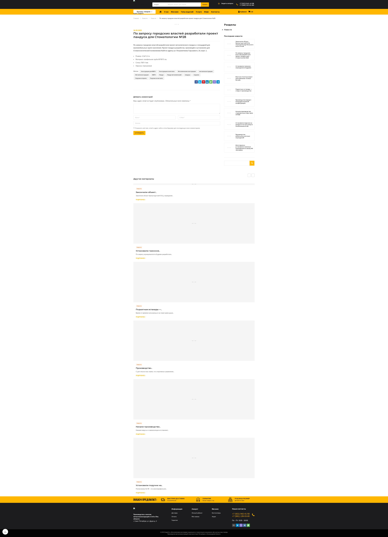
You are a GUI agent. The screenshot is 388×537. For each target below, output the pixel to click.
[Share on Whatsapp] (210, 82)
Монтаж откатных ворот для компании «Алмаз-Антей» (244, 78)
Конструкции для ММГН (148, 71)
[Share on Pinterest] (203, 82)
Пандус (161, 75)
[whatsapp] (248, 525)
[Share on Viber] (214, 82)
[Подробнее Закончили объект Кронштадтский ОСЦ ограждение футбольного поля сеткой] (194, 184)
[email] (233, 525)
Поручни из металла (156, 78)
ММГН (154, 75)
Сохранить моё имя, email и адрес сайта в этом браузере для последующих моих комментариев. (167, 128)
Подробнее (140, 199)
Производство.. (144, 368)
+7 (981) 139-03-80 (241, 516)
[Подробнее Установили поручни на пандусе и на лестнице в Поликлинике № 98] (194, 458)
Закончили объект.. (146, 192)
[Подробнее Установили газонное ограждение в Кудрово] (194, 223)
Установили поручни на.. (149, 485)
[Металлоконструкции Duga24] (140, 9)
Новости (145, 18)
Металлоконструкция (142, 75)
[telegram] (237, 525)
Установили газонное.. (148, 251)
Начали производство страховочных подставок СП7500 (244, 113)
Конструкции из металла (166, 71)
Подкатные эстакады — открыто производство (244, 90)
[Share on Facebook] (196, 82)
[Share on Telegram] (218, 82)
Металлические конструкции (187, 71)
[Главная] (160, 12)
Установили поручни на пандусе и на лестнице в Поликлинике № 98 (244, 124)
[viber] (241, 525)
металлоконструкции (205, 71)
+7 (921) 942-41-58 (241, 514)
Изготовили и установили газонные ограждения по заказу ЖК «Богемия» (244, 147)
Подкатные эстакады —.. (149, 309)
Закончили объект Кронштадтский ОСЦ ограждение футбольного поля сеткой (244, 44)
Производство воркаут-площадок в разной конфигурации (244, 101)
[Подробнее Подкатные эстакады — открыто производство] (194, 282)
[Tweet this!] (199, 82)
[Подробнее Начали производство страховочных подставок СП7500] (194, 399)
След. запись (253, 175)
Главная (136, 18)
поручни (196, 75)
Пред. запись (249, 175)
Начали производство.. (148, 427)
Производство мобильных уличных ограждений (243, 136)
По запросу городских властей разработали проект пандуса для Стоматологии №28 (243, 55)
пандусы (187, 75)
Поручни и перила (141, 78)
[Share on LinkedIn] (207, 82)
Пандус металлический (174, 75)
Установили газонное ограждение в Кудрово (243, 67)
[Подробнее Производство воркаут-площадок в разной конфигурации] (194, 340)
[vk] (244, 525)
